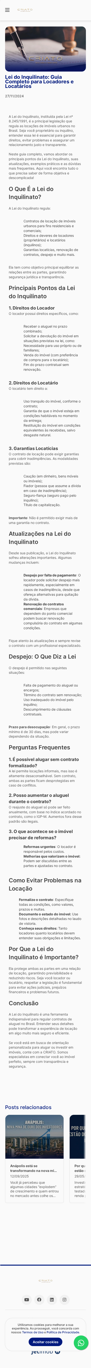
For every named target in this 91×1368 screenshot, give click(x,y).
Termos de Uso (32, 1332)
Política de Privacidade (63, 1332)
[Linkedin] (52, 1300)
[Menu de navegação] (7, 10)
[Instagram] (64, 1300)
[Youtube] (27, 1300)
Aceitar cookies (45, 1342)
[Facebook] (39, 1300)
